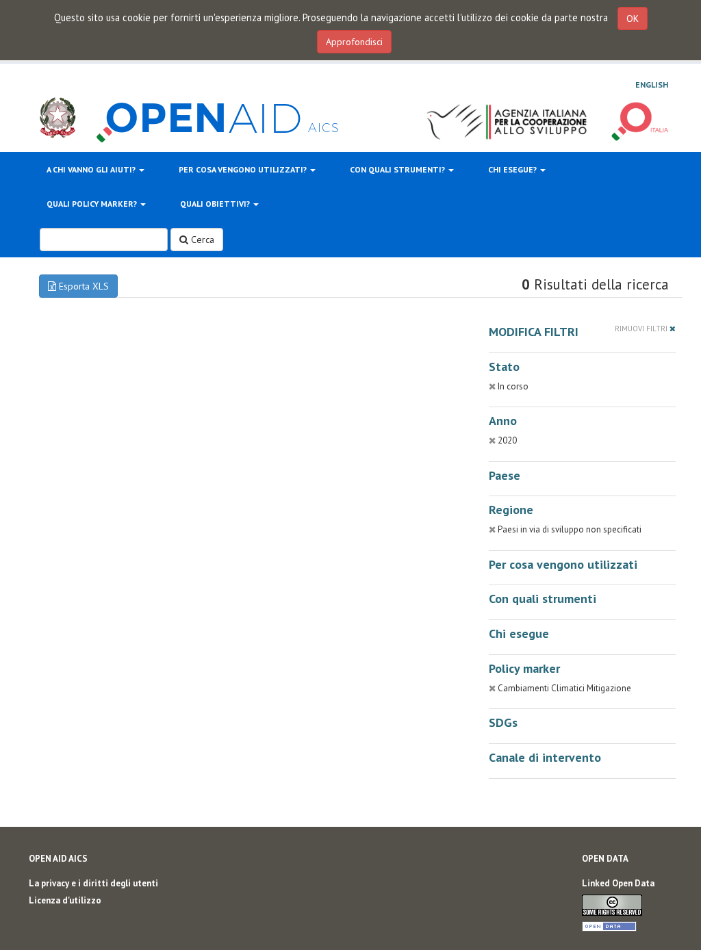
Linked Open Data (618, 883)
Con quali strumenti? (398, 169)
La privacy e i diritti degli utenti (93, 883)
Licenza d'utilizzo (65, 900)
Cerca (201, 239)
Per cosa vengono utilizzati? (244, 169)
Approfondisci (354, 42)
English (651, 84)
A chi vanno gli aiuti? (92, 169)
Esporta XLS (82, 286)
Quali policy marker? (93, 203)
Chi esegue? (513, 169)
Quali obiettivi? (216, 203)
